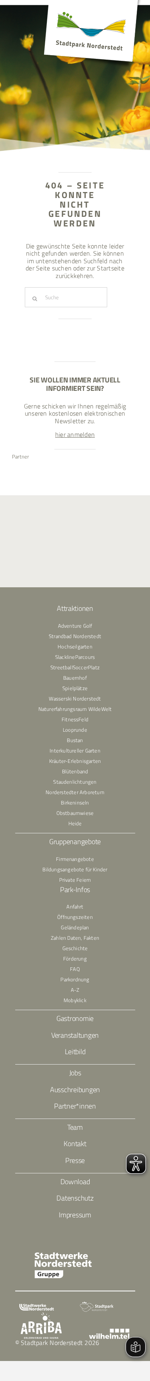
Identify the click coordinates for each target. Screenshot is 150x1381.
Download (75, 1181)
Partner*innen (75, 1106)
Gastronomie (75, 1018)
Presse (75, 1160)
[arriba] (41, 1315)
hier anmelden (75, 434)
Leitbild (75, 1051)
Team (75, 1127)
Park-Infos (75, 889)
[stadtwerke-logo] (36, 1307)
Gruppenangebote (75, 841)
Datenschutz (74, 1198)
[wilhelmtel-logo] (109, 1332)
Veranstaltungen (75, 1035)
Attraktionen (75, 608)
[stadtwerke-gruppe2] (63, 1255)
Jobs (75, 1072)
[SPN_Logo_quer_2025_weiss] (96, 1304)
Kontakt (75, 1143)
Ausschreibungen (75, 1089)
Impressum (75, 1214)
